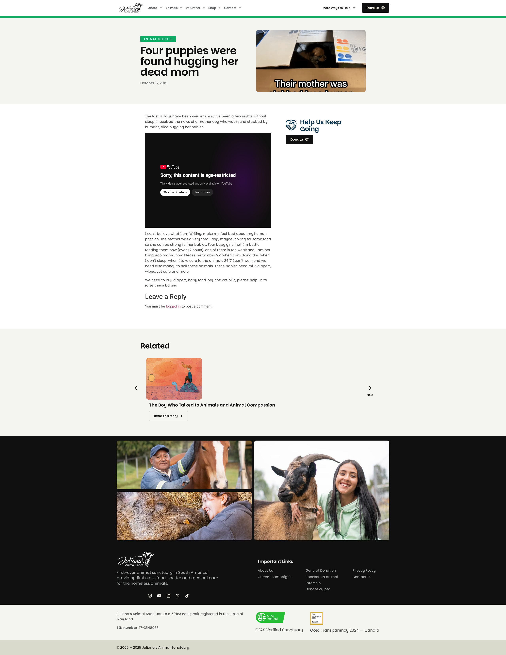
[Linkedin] (168, 596)
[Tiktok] (187, 596)
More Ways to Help (336, 8)
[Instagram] (150, 596)
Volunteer (193, 8)
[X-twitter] (178, 596)
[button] (136, 387)
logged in (173, 306)
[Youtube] (159, 596)
